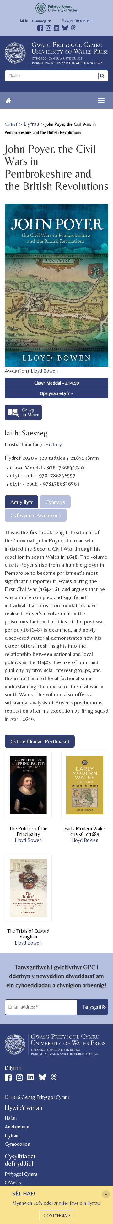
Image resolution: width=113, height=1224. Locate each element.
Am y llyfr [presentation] (21, 501)
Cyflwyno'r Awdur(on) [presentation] (35, 515)
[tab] (21, 501)
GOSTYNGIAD (56, 1215)
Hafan (11, 1118)
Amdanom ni (17, 1127)
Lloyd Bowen (44, 371)
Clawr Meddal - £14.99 (56, 383)
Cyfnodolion (17, 1144)
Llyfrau (31, 123)
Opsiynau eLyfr (55, 393)
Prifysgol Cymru (21, 1174)
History (53, 444)
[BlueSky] (65, 29)
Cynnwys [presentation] (55, 501)
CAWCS (13, 1183)
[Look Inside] (23, 418)
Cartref (11, 124)
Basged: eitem (77, 21)
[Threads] (73, 29)
